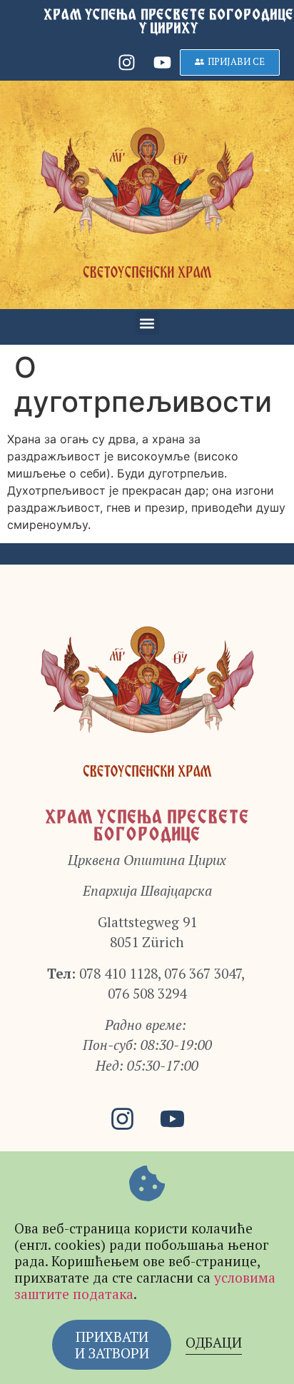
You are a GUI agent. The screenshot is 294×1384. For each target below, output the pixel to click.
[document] (147, 692)
